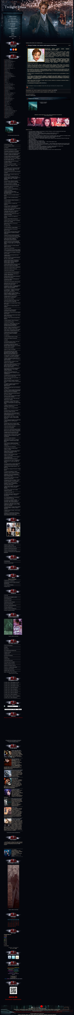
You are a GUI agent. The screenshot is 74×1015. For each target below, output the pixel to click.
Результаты (10, 947)
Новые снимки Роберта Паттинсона (11, 218)
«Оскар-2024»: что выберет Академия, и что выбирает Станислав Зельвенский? (11, 356)
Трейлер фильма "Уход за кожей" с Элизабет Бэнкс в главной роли (10, 297)
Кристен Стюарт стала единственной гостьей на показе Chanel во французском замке (44, 136)
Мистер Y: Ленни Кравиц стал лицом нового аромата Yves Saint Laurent (42, 137)
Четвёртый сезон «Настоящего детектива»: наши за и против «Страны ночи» (12, 376)
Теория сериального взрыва (10, 110)
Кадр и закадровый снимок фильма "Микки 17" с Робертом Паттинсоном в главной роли (12, 250)
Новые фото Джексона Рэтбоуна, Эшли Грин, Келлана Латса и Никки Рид (11, 301)
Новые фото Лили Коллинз (9, 248)
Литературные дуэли (9, 114)
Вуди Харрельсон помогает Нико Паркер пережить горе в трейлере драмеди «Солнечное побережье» (12, 451)
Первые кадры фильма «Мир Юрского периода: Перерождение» (11, 274)
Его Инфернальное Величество (10, 650)
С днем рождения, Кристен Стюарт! (11, 336)
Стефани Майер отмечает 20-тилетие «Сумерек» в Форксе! (11, 162)
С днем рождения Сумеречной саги (11, 188)
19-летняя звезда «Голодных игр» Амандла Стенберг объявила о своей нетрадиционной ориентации (47, 131)
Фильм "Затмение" (8, 65)
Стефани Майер (8, 59)
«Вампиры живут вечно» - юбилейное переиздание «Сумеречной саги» (11, 211)
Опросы (6, 81)
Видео (6, 79)
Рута (56, 85)
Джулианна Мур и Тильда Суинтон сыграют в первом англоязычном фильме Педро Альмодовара (12, 435)
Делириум (7, 90)
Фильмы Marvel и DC (9, 98)
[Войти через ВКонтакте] (11, 49)
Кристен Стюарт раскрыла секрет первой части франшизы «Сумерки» (12, 396)
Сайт (6, 80)
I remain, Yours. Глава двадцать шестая (11, 682)
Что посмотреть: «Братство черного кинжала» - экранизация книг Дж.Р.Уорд (11, 181)
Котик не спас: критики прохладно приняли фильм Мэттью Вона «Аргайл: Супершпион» (12, 430)
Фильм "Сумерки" (8, 62)
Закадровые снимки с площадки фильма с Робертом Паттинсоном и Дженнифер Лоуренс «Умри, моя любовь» (12, 286)
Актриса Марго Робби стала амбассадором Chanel (38, 148)
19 (18, 923)
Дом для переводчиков (9, 603)
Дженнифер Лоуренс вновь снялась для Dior (37, 142)
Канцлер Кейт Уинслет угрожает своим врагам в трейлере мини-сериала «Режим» (12, 424)
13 (8, 923)
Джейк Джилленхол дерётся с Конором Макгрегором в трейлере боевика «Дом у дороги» (11, 440)
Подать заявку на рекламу (13, 636)
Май (33, 42)
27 (8, 926)
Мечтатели (7, 648)
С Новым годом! (8, 225)
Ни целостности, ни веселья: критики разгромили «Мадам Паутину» (11, 411)
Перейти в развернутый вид (13, 741)
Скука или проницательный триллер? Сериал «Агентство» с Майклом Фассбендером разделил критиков (11, 238)
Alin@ (6, 978)
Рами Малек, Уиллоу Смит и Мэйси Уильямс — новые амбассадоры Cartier (43, 141)
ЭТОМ (19, 843)
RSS (70, 2)
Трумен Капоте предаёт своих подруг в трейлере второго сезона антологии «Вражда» (11, 487)
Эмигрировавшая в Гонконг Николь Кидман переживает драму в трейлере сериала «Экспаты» (12, 507)
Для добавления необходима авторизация (13, 740)
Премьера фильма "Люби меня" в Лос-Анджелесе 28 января (11, 214)
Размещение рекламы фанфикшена (13, 832)
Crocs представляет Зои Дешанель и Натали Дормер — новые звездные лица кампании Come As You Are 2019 (49, 143)
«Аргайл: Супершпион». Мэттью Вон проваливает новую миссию (11, 406)
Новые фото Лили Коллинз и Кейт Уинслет (12, 281)
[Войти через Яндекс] (13, 49)
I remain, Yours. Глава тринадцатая (10, 697)
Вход (67, 2)
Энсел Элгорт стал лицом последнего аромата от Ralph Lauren (40, 147)
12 (18, 922)
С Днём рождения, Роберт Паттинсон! (11, 320)
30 (13, 926)
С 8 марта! (6, 147)
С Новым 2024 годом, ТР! (9, 492)
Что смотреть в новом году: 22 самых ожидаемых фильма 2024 (11, 478)
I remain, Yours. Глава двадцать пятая (11, 683)
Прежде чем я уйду (8, 99)
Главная (59, 2)
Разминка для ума (8, 109)
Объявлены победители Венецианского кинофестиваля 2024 (11, 279)
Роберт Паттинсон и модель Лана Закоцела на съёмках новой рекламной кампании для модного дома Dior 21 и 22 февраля (12, 390)
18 (16, 923)
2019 (30, 42)
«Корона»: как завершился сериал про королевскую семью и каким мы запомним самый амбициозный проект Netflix (12, 513)
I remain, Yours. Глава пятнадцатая (10, 694)
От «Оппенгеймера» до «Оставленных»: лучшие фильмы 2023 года (12, 498)
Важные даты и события (9, 76)
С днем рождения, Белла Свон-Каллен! (12, 272)
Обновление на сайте (9, 144)
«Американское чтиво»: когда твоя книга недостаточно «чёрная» (11, 399)
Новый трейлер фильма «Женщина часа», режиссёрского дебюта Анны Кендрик (12, 265)
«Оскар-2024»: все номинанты (10, 446)
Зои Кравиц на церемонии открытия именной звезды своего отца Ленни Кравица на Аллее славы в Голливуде (12, 345)
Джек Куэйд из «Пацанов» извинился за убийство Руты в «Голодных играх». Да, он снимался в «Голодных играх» (50, 135)
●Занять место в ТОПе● (13, 673)
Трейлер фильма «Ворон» (9, 347)
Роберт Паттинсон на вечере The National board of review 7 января (12, 221)
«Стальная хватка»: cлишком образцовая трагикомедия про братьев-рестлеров (12, 464)
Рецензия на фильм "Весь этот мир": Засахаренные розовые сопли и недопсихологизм (45, 149)
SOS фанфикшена (8, 598)
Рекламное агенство (8, 113)
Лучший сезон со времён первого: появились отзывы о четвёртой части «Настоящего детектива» (11, 483)
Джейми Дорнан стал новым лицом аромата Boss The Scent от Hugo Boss (42, 146)
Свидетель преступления (9, 668)
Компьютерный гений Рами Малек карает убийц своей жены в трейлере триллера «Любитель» (12, 232)
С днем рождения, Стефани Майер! (11, 227)
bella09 (8, 978)
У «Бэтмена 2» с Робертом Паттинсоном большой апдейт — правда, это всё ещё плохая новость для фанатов (12, 290)
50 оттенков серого (8, 94)
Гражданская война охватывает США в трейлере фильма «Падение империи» (11, 432)
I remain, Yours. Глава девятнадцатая (11, 687)
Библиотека (7, 77)
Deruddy (43, 85)
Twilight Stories (7, 653)
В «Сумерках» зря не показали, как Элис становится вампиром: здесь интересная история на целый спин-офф (12, 169)
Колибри (6, 647)
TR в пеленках (7, 106)
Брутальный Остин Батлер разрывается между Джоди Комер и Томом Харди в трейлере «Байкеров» (11, 369)
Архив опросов (15, 947)
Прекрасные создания (9, 84)
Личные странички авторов (10, 610)
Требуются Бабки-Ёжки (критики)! (11, 548)
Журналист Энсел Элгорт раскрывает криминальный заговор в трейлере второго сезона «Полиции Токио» (12, 475)
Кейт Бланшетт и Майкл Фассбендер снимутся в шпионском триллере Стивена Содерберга (12, 444)
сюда (55, 91)
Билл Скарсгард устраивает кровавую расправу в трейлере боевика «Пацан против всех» (12, 381)
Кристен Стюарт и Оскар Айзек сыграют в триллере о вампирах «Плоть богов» (12, 327)
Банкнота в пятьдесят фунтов (10, 665)
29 (11, 926)
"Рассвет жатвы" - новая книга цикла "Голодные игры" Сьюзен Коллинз (11, 206)
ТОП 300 (6, 595)
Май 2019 (13, 918)
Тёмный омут (7, 658)
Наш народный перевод (9, 584)
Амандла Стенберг (60, 85)
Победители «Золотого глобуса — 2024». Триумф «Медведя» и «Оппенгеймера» (12, 480)
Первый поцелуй (8, 652)
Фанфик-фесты (7, 586)
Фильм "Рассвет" (8, 66)
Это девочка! (7, 334)
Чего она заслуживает (9, 645)
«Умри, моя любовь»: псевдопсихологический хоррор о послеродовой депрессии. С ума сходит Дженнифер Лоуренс (11, 192)
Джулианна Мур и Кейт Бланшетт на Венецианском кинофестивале (11, 284)
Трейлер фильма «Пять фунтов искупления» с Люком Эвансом (10, 310)
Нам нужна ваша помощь (9, 298)
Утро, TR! (6, 102)
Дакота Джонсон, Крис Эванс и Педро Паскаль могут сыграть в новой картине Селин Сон (11, 417)
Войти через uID (13, 46)
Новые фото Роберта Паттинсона (11, 268)
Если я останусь (8, 95)
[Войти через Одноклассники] (16, 49)
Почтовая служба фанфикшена (10, 605)
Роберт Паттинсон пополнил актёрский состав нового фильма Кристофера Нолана (12, 236)
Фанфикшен (7, 72)
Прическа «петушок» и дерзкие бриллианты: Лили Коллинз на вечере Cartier (43, 133)
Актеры (6, 69)
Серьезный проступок (9, 660)
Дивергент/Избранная (9, 88)
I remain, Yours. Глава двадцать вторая (11, 685)
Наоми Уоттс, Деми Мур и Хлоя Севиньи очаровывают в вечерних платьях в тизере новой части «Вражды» (12, 504)
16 (13, 923)
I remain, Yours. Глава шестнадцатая (11, 690)
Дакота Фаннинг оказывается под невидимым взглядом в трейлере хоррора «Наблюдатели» (11, 372)
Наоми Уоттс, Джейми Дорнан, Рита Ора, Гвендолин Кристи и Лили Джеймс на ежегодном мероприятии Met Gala (12, 324)
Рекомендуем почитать (9, 112)
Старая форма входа (13, 52)
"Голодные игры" (8, 83)
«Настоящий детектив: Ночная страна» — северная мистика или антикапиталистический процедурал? (12, 457)
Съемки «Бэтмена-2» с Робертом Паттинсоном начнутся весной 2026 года (11, 184)
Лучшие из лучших (8, 600)
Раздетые (6, 657)
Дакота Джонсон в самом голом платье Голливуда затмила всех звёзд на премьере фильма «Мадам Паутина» (12, 414)
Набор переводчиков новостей (10, 546)
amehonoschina (12, 978)
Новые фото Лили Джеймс (9, 427)
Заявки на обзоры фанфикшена (10, 608)
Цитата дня (7, 103)
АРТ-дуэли (7, 116)
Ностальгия (7, 101)
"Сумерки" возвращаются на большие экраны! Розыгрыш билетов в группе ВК (11, 151)
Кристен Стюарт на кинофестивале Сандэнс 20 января (10, 449)
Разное (6, 117)
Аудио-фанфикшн (8, 73)
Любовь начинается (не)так (10, 663)
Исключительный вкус (9, 655)
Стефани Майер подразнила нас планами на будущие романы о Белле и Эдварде (12, 157)
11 (16, 922)
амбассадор (48, 85)
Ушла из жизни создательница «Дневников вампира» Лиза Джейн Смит (12, 209)
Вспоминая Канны (8, 308)
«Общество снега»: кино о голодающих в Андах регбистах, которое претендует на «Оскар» (12, 461)
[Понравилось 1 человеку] (27, 87)
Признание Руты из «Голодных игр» (35, 132)
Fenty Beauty (53, 85)
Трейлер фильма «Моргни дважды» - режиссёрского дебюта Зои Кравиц (11, 333)
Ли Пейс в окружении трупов (34, 134)
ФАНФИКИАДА (7, 561)
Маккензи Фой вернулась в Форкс (11, 149)
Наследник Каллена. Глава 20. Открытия (11, 695)
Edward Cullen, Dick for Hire (9, 670)
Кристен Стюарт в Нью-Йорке (10, 349)
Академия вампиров (8, 87)
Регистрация (63, 2)
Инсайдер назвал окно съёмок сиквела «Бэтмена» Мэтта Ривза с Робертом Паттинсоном (11, 494)
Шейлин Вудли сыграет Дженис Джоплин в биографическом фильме (12, 277)
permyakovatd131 (19, 978)
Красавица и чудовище (9, 92)
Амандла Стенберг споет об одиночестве (36, 140)
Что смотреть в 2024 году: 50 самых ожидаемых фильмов (11, 490)
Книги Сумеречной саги (9, 61)
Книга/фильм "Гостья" (9, 68)
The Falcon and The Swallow (10, 662)
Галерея (6, 70)
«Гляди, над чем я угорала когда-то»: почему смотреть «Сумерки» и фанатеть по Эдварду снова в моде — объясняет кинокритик (12, 178)
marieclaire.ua (43, 82)
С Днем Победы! (8, 201)
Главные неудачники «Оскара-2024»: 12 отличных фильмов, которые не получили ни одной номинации (12, 359)
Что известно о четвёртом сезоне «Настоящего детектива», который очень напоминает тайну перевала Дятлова (11, 500)
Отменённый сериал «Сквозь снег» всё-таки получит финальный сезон (11, 342)
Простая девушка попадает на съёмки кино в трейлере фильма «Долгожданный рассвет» (12, 421)
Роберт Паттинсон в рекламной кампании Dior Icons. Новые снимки (12, 258)
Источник (27, 85)
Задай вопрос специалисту (10, 580)
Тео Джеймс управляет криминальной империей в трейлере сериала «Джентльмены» (11, 384)
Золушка (6, 91)
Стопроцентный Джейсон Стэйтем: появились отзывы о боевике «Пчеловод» (11, 472)
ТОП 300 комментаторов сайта (13, 135)
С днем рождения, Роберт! (9, 145)
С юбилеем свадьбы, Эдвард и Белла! (43, 102)
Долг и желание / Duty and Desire (11, 672)
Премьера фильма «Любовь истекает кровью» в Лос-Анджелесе (11, 362)
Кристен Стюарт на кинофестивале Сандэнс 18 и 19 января (10, 455)
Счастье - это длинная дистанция (11, 667)
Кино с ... (6, 105)
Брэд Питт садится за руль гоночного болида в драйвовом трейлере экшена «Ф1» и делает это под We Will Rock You (12, 293)
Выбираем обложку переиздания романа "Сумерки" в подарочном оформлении (12, 154)
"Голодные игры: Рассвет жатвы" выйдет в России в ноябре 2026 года (12, 159)
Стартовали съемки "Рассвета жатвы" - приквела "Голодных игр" (11, 187)
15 (11, 923)
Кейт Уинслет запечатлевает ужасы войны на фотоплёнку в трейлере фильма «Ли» (12, 330)
